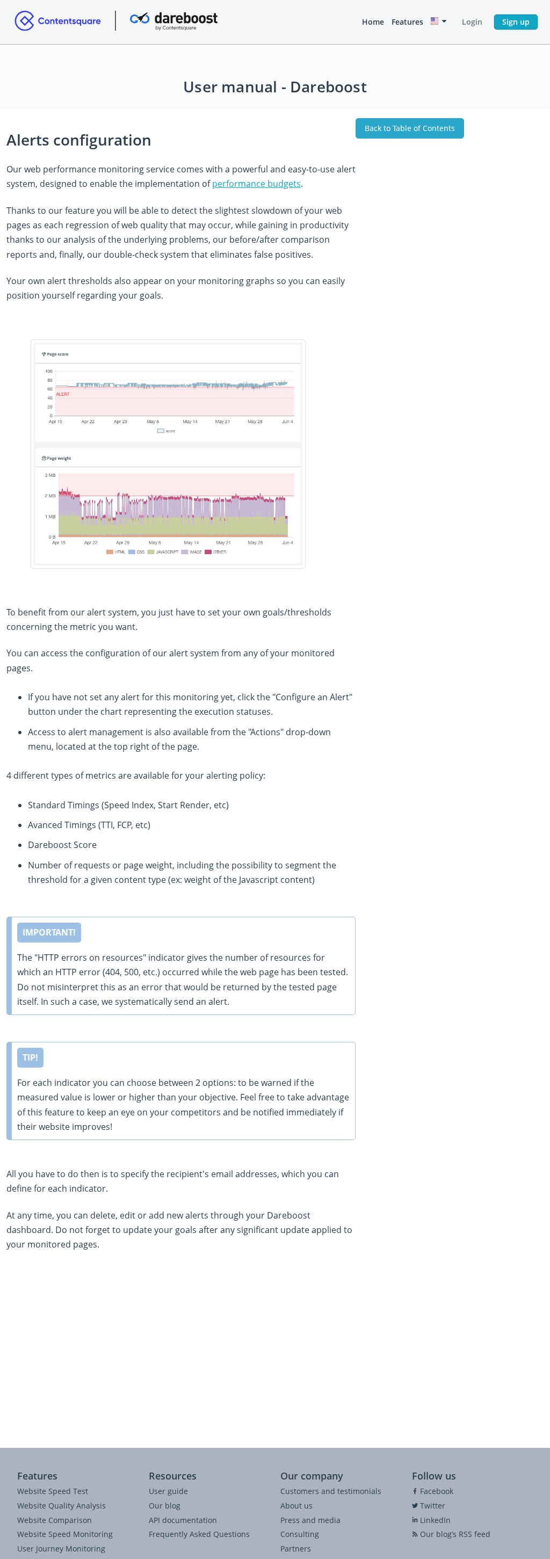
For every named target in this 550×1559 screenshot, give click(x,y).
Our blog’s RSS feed (454, 1534)
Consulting (299, 1534)
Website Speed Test (52, 1491)
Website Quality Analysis (61, 1505)
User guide (168, 1491)
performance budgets (256, 184)
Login (472, 22)
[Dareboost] (116, 22)
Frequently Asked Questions (199, 1534)
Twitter (431, 1505)
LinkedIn (434, 1520)
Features (407, 22)
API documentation (183, 1520)
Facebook (435, 1491)
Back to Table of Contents (410, 128)
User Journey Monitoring (61, 1548)
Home (373, 22)
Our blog (164, 1505)
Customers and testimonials (330, 1491)
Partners (295, 1548)
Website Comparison (54, 1520)
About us (296, 1505)
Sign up (516, 22)
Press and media (310, 1520)
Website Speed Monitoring (65, 1534)
